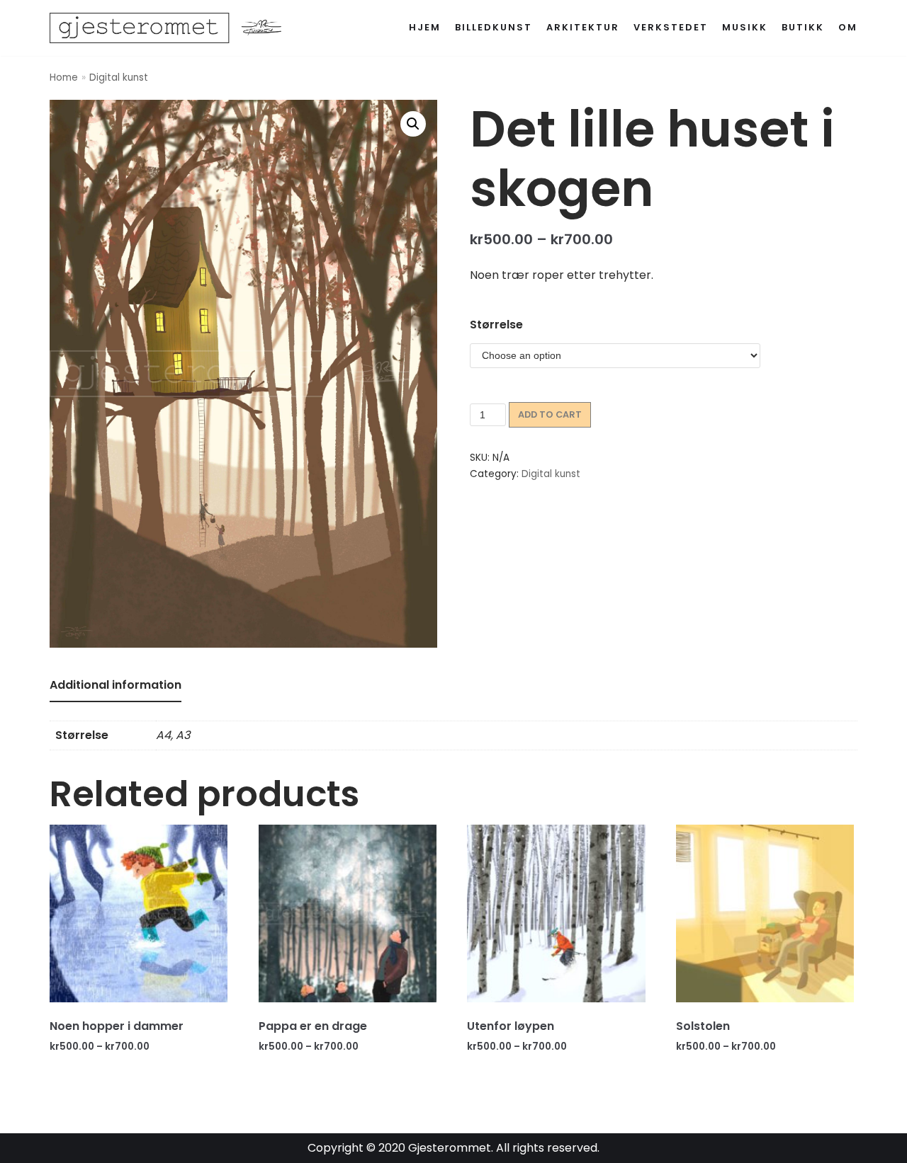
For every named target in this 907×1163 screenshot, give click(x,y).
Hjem (425, 27)
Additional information (115, 685)
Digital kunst (118, 77)
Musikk (744, 27)
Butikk (803, 27)
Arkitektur (582, 27)
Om (847, 27)
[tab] (115, 686)
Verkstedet (670, 27)
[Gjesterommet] (174, 28)
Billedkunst (493, 27)
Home (64, 77)
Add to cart (550, 414)
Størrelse (496, 324)
